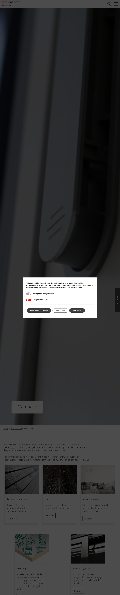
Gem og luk (77, 310)
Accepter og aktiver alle (39, 310)
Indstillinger (60, 310)
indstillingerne (88, 285)
